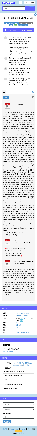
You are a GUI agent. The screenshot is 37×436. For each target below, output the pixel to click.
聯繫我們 (4, 429)
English (11, 429)
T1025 (25, 25)
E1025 (16, 23)
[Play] (6, 30)
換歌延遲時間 (7, 414)
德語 (23, 363)
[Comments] (4, 92)
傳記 (21, 320)
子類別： (5, 316)
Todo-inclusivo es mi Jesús (13, 376)
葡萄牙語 (26, 365)
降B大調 (18, 325)
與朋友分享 (10, 351)
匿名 (17, 322)
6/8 (17, 327)
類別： (5, 313)
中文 (14, 363)
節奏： (5, 327)
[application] (18, 30)
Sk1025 (20, 25)
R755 (11, 25)
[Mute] (25, 30)
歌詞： (5, 318)
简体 (29, 429)
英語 (14, 365)
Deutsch (23, 429)
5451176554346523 (22, 333)
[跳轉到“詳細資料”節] (35, 15)
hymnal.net (21, 433)
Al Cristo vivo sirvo (10, 380)
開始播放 (7, 422)
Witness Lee (24, 318)
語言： (9, 363)
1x (22, 30)
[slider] (30, 30)
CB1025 (11, 23)
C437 (6, 23)
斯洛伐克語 (28, 363)
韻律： (5, 330)
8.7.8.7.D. (19, 330)
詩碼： (5, 333)
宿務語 (18, 363)
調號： (5, 325)
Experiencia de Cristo (22, 313)
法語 (17, 429)
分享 (6, 97)
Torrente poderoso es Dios (13, 384)
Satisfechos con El (22, 316)
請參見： (8, 368)
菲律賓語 (19, 365)
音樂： (5, 322)
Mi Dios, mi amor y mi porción (14, 371)
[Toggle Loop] (19, 30)
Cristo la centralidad (10, 388)
